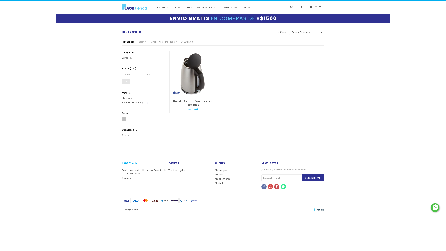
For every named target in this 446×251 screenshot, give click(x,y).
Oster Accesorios (207, 7)
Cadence (162, 7)
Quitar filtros (187, 42)
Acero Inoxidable (163, 42)
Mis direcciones (222, 179)
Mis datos (220, 174)
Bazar (141, 42)
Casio (176, 7)
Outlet (246, 7)
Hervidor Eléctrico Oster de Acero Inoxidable (192, 103)
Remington (230, 7)
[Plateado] (124, 119)
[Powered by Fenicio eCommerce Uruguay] (319, 209)
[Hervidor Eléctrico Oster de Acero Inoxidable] (192, 74)
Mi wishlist (220, 183)
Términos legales (176, 170)
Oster (188, 7)
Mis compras (221, 170)
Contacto (126, 178)
